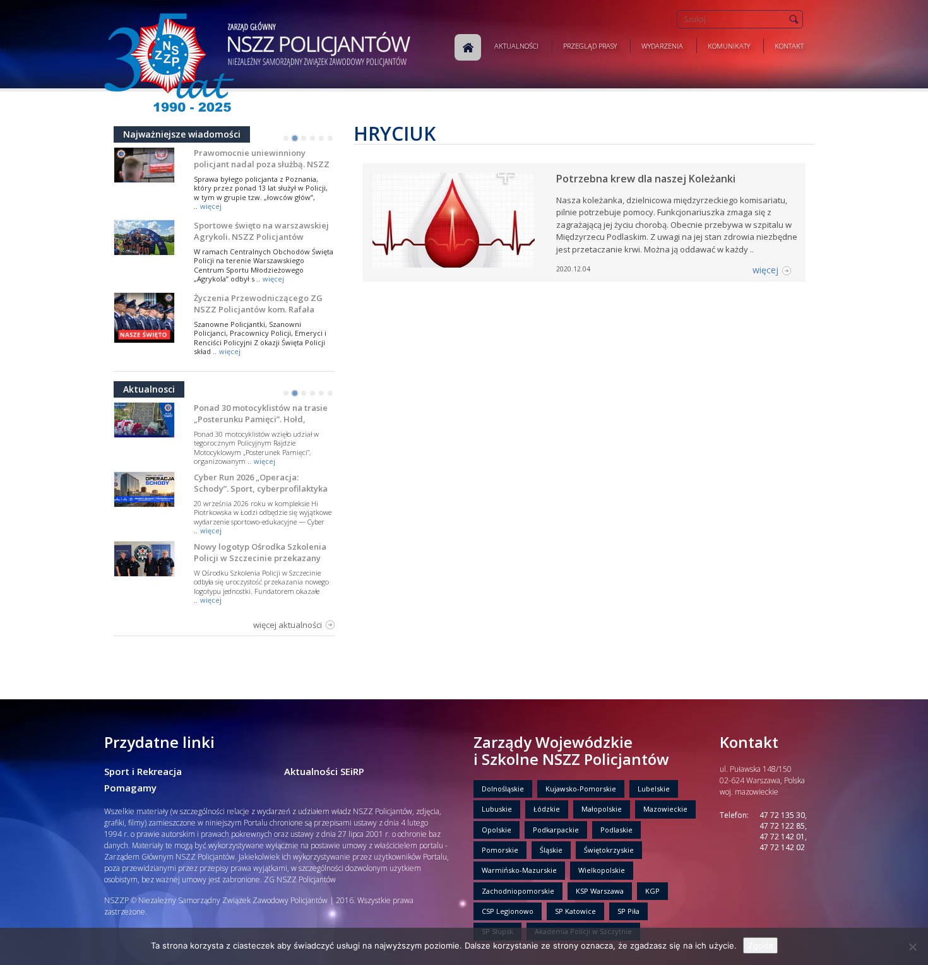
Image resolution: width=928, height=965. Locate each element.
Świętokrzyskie (609, 850)
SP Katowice (575, 911)
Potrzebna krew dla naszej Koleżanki (645, 179)
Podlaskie (616, 829)
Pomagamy (130, 787)
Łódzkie (546, 809)
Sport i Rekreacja (143, 771)
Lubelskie (654, 788)
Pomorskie (500, 850)
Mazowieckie (665, 809)
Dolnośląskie (503, 788)
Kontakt (789, 45)
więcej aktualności (287, 624)
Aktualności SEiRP (324, 771)
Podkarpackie (556, 829)
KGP (652, 891)
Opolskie (496, 829)
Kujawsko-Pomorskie (580, 788)
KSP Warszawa (600, 891)
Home (468, 47)
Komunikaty (729, 45)
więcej (211, 206)
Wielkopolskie (601, 870)
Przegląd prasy (590, 45)
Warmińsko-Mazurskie (519, 870)
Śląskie (551, 850)
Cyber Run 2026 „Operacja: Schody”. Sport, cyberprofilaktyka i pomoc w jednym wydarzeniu (261, 488)
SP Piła (628, 911)
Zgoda (760, 945)
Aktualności (516, 45)
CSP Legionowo (507, 911)
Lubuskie (497, 809)
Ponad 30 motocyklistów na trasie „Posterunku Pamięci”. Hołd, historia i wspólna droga (261, 419)
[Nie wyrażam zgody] (912, 946)
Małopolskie (601, 809)
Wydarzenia (662, 45)
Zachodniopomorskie (518, 891)
